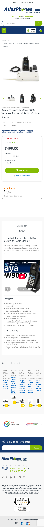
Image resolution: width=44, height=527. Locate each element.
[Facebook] (2, 117)
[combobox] (22, 23)
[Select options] (31, 405)
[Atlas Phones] (22, 10)
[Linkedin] (15, 477)
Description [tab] (22, 226)
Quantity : (8, 153)
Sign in (31, 2)
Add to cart (23, 170)
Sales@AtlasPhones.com (22, 19)
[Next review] (41, 199)
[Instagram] (20, 477)
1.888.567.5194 (16, 17)
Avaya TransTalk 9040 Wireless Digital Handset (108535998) (24, 386)
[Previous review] (2, 199)
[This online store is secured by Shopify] (31, 30)
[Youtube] (11, 477)
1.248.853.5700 (28, 17)
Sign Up (36, 448)
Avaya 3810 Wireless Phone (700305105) (8, 384)
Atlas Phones (11, 520)
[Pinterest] (8, 117)
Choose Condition (10, 160)
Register (24, 2)
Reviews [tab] (22, 231)
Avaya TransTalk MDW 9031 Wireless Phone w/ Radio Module (15, 385)
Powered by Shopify (30, 520)
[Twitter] (5, 117)
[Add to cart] (6, 405)
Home (4, 40)
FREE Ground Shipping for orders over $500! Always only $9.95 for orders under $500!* (17, 131)
